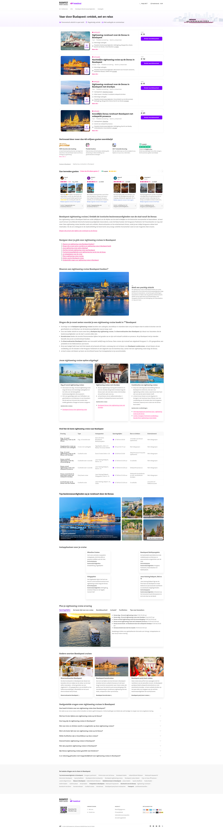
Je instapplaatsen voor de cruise (72, 254)
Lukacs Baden (126, 781)
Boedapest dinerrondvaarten (94, 778)
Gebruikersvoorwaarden (122, 815)
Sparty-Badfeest (137, 781)
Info (71, 9)
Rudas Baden (148, 781)
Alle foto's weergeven (155, 538)
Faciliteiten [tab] (123, 610)
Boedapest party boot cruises (140, 695)
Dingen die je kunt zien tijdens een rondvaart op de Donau (78, 231)
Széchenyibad (74, 783)
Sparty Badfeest (79, 778)
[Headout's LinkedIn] (150, 826)
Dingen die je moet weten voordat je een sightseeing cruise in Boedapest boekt (87, 246)
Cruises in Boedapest (65, 164)
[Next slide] (87, 40)
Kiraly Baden (83, 783)
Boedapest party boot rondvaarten (115, 786)
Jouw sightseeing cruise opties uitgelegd (75, 248)
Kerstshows (99, 786)
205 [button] (97, 111)
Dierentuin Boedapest (65, 778)
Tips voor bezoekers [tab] (137, 610)
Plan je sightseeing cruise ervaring (73, 256)
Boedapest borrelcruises (103, 695)
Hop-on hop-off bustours (149, 778)
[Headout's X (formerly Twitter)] (162, 826)
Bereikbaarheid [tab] (101, 610)
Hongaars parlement (90, 775)
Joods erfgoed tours (65, 781)
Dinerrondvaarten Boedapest (69, 695)
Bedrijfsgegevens (120, 809)
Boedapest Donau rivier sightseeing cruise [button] (74, 409)
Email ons (92, 812)
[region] (75, 40)
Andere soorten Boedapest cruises (73, 258)
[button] (114, 46)
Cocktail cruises (89, 786)
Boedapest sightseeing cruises (114, 778)
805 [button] (97, 81)
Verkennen (64, 9)
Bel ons (91, 809)
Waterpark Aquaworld (151, 775)
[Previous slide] (63, 40)
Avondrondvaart (78, 786)
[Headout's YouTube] (156, 826)
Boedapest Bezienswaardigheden (85, 9)
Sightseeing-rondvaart (143, 783)
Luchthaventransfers (141, 786)
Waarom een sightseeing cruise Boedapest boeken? (78, 244)
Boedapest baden (121, 775)
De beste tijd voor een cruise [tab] (83, 610)
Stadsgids (100, 9)
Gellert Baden (63, 783)
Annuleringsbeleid (120, 818)
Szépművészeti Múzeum (136, 775)
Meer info (62, 156)
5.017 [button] (98, 32)
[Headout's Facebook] (159, 826)
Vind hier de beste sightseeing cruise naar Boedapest (79, 250)
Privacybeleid (119, 812)
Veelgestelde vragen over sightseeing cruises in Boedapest (81, 260)
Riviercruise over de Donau (106, 775)
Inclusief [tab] (113, 610)
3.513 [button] (98, 57)
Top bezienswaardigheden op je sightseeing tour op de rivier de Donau (84, 252)
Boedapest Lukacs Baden (132, 778)
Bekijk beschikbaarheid (151, 38)
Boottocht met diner (65, 786)
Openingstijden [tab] (64, 610)
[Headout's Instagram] (153, 826)
